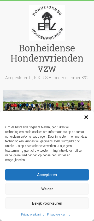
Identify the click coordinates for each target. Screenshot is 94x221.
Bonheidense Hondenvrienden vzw (47, 58)
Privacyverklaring (32, 214)
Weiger (47, 189)
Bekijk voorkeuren (47, 203)
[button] (86, 117)
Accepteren (47, 174)
